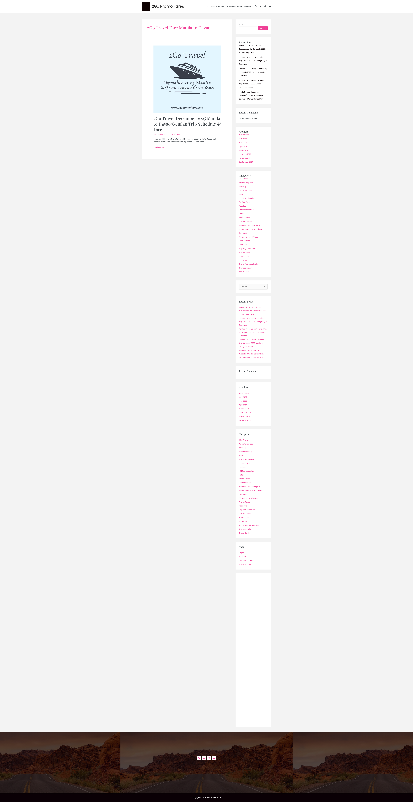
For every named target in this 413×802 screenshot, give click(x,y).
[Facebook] (256, 6)
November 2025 (246, 158)
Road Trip (243, 244)
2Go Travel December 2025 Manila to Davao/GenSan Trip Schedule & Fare (187, 123)
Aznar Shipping (245, 190)
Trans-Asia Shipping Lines (249, 264)
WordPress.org (245, 564)
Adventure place (246, 182)
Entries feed (244, 556)
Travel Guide (244, 272)
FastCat (242, 206)
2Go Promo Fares (168, 6)
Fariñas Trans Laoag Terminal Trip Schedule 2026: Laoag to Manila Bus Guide (253, 72)
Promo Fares (244, 241)
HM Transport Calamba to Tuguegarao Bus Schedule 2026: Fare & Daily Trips (252, 49)
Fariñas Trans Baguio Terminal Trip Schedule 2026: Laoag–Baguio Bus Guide (253, 60)
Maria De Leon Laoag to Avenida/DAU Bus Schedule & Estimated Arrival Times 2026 (251, 95)
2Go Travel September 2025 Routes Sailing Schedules (228, 6)
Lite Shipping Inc (246, 221)
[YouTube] (270, 6)
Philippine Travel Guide (248, 237)
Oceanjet (243, 233)
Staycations (244, 256)
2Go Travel (158, 134)
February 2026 (245, 154)
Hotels (241, 213)
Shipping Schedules (247, 248)
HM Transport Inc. (246, 210)
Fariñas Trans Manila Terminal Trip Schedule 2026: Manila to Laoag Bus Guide (251, 84)
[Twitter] (260, 6)
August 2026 (244, 135)
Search (242, 24)
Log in (241, 552)
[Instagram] (265, 6)
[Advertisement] (253, 650)
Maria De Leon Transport (249, 225)
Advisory (242, 186)
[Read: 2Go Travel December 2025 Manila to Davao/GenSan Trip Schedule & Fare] (187, 79)
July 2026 (243, 138)
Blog (165, 134)
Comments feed (246, 560)
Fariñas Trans (244, 202)
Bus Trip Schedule (246, 198)
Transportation (245, 268)
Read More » (158, 147)
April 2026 (243, 146)
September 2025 (246, 162)
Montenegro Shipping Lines (250, 229)
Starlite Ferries (245, 252)
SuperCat (243, 260)
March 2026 (244, 150)
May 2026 (243, 142)
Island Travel (244, 217)
